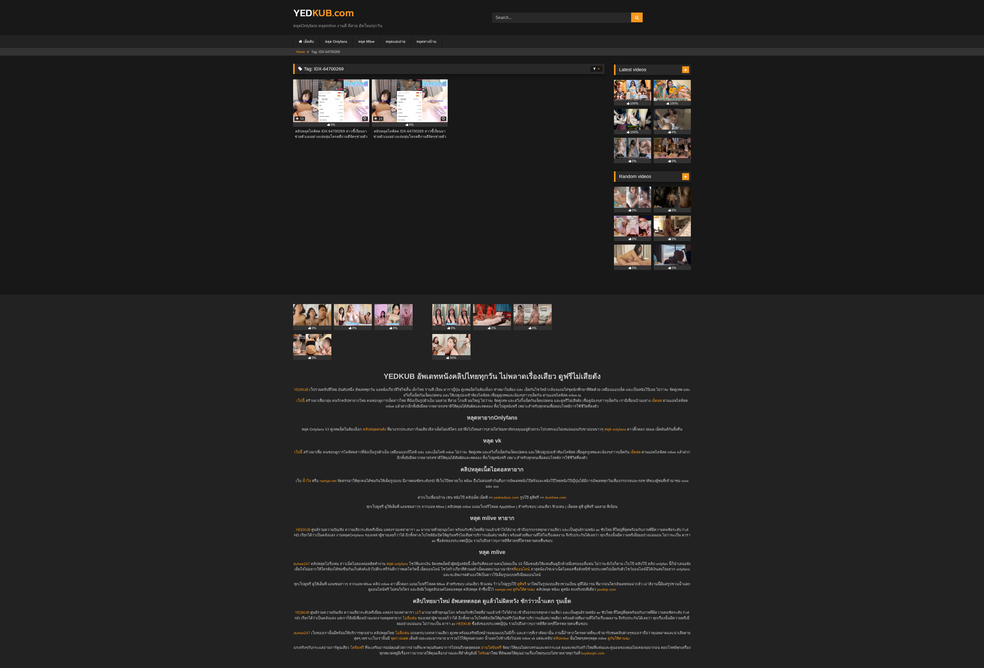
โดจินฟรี (357, 647)
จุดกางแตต (399, 638)
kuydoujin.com (592, 653)
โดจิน (482, 653)
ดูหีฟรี (521, 584)
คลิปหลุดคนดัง (374, 429)
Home (300, 52)
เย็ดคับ (309, 41)
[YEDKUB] (323, 13)
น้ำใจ (306, 481)
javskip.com (606, 589)
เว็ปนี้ (300, 401)
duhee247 (301, 564)
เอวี (418, 612)
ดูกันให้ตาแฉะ (524, 589)
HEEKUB (303, 530)
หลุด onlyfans (615, 429)
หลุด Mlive (366, 41)
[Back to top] (968, 653)
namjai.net (328, 481)
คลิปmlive (561, 638)
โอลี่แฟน (410, 618)
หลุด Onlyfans (336, 41)
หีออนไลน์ (522, 569)
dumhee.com (555, 497)
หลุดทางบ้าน (426, 41)
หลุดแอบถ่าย (395, 41)
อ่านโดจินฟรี (491, 647)
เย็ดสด (657, 401)
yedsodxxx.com (506, 497)
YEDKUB (301, 390)
